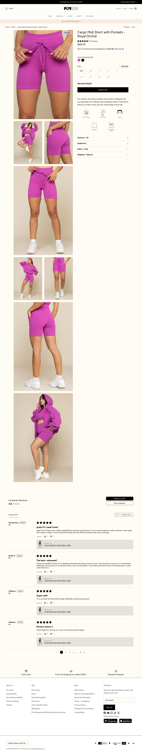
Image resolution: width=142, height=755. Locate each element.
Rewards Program (38, 697)
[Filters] (117, 515)
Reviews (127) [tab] (13, 515)
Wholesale (35, 709)
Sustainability (11, 694)
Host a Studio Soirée (39, 705)
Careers (9, 705)
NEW (50, 16)
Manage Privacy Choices (84, 709)
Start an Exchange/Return (84, 694)
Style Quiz (89, 16)
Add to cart (102, 90)
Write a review (119, 499)
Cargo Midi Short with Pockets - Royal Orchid (32, 27)
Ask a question (119, 503)
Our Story (10, 690)
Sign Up (109, 707)
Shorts (13, 27)
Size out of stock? (84, 83)
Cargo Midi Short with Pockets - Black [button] (57, 545)
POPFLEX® (15, 749)
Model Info (81, 143)
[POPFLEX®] (71, 8)
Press (33, 694)
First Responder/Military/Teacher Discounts (48, 712)
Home (7, 27)
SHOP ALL (59, 16)
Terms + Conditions (82, 701)
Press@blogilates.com (37, 749)
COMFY (78, 16)
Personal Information (82, 697)
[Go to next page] (84, 652)
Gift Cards (35, 701)
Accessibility (79, 712)
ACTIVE (69, 16)
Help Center (79, 690)
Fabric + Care (82, 149)
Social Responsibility (14, 697)
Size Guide (35, 690)
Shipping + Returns (85, 155)
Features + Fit (82, 138)
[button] (71, 21)
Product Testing (12, 701)
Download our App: (111, 716)
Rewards (118, 8)
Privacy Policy (79, 705)
